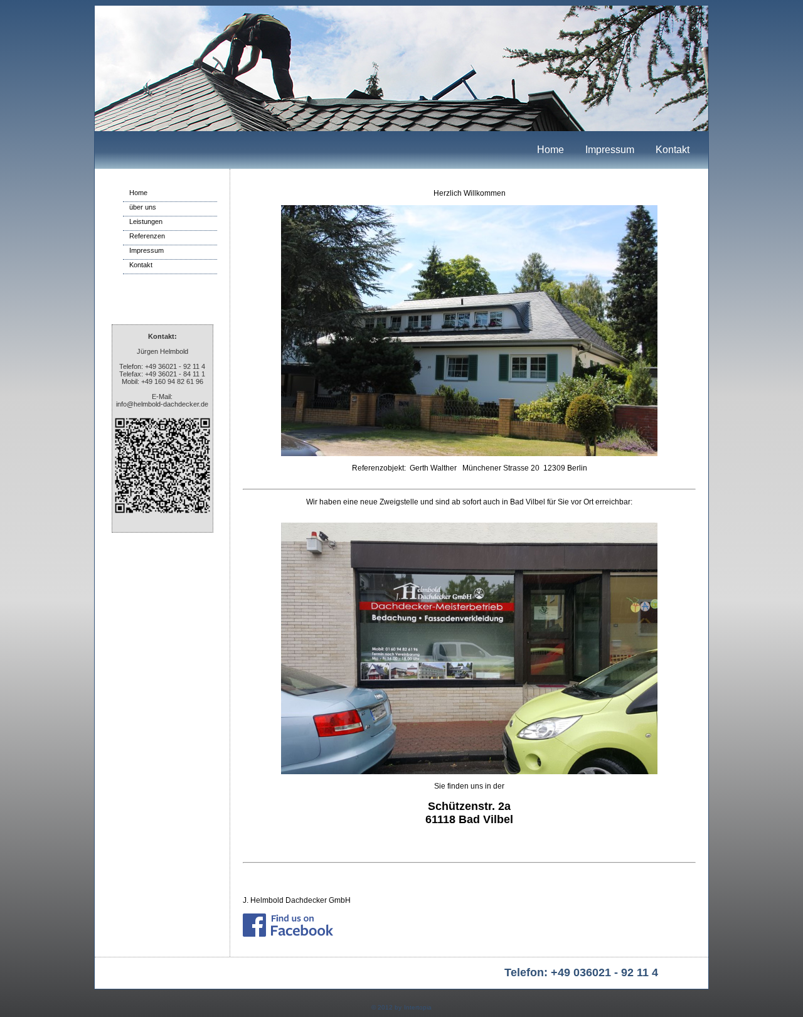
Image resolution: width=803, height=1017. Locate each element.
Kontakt (672, 149)
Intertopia (418, 1007)
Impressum (609, 149)
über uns (142, 207)
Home (550, 149)
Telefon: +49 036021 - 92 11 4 (581, 972)
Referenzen (147, 236)
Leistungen (145, 221)
